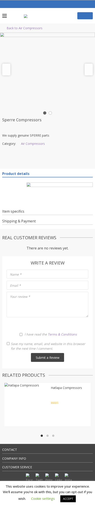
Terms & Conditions (62, 334)
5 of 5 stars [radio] (60, 324)
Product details (15, 173)
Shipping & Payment (19, 221)
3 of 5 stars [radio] (47, 324)
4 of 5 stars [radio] (54, 324)
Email (15, 285)
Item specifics (13, 211)
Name (15, 274)
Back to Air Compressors (24, 28)
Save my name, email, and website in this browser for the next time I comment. (48, 346)
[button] (6, 69)
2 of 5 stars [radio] (40, 324)
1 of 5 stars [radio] (33, 324)
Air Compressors (33, 143)
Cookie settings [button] (43, 498)
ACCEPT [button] (68, 499)
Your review (20, 296)
